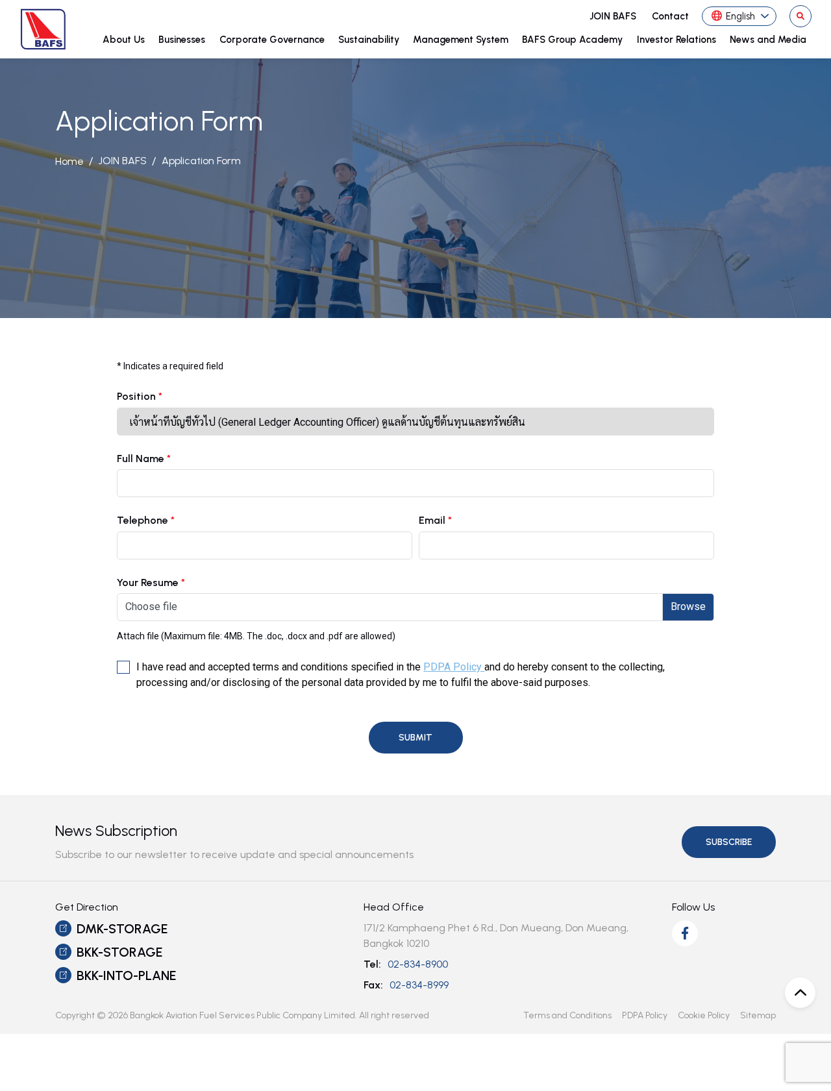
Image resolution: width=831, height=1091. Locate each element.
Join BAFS (612, 16)
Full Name (144, 459)
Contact (670, 16)
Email (435, 520)
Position (139, 396)
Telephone (146, 520)
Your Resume (151, 583)
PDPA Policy (453, 667)
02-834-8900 (418, 964)
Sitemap (758, 1015)
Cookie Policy (704, 1015)
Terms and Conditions (567, 1015)
